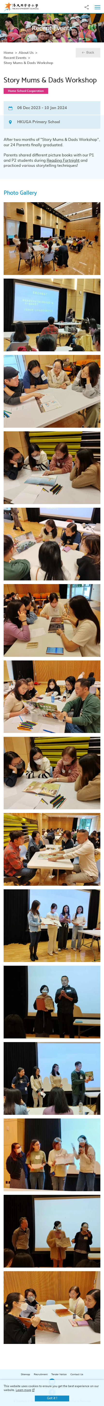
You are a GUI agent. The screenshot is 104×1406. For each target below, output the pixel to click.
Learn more (23, 1390)
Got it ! (52, 1398)
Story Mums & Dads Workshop (28, 63)
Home (8, 53)
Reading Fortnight (63, 160)
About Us (26, 53)
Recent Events (15, 58)
